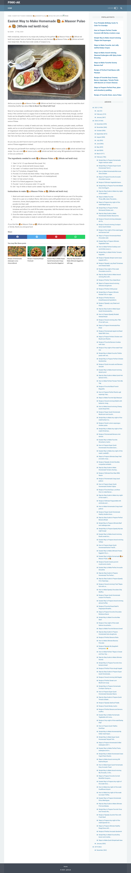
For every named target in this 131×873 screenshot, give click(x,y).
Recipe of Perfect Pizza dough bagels (110, 668)
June (100, 143)
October (101, 130)
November (102, 127)
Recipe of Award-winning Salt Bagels (110, 677)
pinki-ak (14, 2)
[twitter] (36, 237)
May (100, 147)
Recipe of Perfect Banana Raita (108, 637)
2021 (98, 107)
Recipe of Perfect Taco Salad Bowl (109, 280)
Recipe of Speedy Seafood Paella (109, 703)
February (101, 114)
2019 (98, 847)
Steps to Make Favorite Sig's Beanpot (110, 397)
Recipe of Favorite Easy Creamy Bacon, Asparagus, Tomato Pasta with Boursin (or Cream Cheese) (106, 80)
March (100, 153)
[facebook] (17, 237)
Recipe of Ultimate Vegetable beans (110, 182)
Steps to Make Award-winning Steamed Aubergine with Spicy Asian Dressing (107, 55)
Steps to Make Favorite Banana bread (111, 628)
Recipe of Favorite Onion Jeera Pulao (107, 95)
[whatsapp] (75, 237)
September (102, 134)
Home (10, 8)
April (100, 150)
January (101, 117)
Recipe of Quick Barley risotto (108, 706)
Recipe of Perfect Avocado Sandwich (110, 831)
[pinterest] (56, 237)
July (99, 111)
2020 (99, 121)
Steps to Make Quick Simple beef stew (111, 840)
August (101, 137)
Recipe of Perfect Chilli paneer (108, 289)
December (102, 124)
